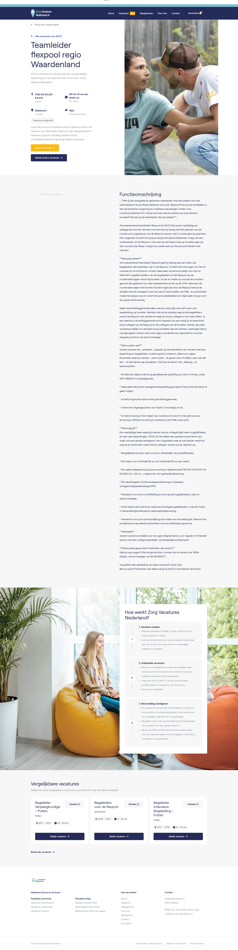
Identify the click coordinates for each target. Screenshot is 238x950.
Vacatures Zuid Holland (42, 903)
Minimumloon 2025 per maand (90, 911)
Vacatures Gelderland (41, 907)
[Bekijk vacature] (60, 820)
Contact (176, 13)
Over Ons (162, 13)
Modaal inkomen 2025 (86, 903)
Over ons (125, 911)
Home (111, 13)
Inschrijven (126, 923)
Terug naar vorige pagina (46, 24)
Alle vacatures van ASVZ (48, 36)
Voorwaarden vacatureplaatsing (149, 943)
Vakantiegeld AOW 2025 (87, 907)
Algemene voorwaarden (176, 943)
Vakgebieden (146, 13)
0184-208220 (171, 903)
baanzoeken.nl (185, 914)
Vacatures (124, 13)
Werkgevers (127, 915)
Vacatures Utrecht (40, 911)
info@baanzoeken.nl (175, 898)
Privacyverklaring (197, 943)
